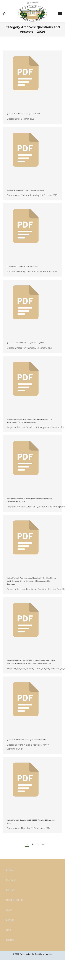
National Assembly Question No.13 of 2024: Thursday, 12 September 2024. (31, 821)
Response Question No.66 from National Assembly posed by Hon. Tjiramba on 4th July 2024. (30, 500)
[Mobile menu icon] (60, 13)
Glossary (10, 889)
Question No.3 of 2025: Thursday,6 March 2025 (23, 114)
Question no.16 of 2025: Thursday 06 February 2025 (25, 343)
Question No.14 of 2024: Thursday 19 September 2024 (26, 740)
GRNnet (10, 919)
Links (8, 929)
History (9, 870)
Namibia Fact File (14, 899)
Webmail (34, 3)
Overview (10, 880)
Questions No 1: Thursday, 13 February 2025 (22, 266)
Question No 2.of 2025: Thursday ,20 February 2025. (25, 190)
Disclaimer (11, 939)
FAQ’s (9, 909)
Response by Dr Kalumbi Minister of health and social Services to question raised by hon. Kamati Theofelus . (29, 420)
